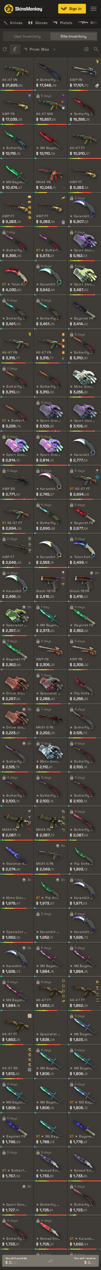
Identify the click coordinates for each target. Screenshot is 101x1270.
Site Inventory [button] (73, 36)
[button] (72, 9)
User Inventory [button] (27, 36)
